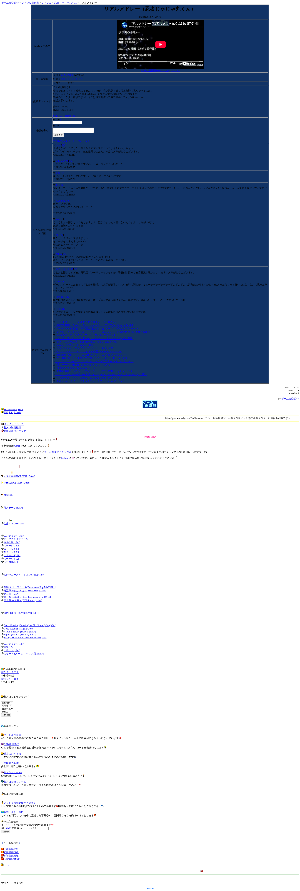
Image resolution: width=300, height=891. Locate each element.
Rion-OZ (60, 297)
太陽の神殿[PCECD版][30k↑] (19, 476)
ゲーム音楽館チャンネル (58, 452)
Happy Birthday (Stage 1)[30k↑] (20, 631)
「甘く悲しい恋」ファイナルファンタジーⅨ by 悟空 (84, 348)
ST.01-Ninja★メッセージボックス (71, 141)
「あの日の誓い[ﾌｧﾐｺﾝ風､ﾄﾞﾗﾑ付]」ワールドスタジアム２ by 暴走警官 (93, 338)
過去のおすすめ (12, 753)
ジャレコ (47, 2)
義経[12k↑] (9, 647)
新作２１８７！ (10, 672)
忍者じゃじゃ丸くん (65, 2)
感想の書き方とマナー (16, 430)
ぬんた (59, 219)
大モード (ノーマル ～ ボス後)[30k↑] (24, 653)
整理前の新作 (11, 763)
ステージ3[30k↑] (12, 552)
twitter (17, 445)
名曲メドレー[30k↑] (14, 523)
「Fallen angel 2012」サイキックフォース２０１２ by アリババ (89, 381)
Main (20, 409)
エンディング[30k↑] (14, 535)
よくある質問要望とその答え (20, 803)
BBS (6, 412)
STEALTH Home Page (65, 115)
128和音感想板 (12, 859)
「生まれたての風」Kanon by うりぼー (76, 368)
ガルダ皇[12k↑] (12, 542)
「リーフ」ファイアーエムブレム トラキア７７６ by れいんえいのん (94, 361)
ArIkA (58, 253)
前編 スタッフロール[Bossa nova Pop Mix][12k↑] (29, 587)
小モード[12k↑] (12, 650)
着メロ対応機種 (12, 427)
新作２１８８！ (10, 679)
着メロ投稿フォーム (15, 781)
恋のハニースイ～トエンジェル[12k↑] (24, 574)
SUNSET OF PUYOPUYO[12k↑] (21, 613)
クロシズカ (61, 160)
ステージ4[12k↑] (12, 555)
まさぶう (60, 200)
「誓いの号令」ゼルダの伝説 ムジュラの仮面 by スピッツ (88, 377)
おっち (59, 235)
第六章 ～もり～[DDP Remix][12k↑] (23, 600)
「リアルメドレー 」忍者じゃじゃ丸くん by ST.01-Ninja (85, 322)
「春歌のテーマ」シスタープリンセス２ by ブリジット (85, 335)
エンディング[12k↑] (14, 643)
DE (63, 145)
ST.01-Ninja (67, 74)
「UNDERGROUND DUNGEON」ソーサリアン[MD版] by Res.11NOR (93, 371)
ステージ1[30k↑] (12, 545)
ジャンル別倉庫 (30, 2)
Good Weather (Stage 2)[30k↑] (19, 628)
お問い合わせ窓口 (14, 812)
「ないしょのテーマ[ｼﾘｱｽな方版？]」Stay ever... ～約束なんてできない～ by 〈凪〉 (101, 374)
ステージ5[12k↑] (12, 558)
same (57, 281)
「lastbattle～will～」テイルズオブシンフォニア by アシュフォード (91, 354)
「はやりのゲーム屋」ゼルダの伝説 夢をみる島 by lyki (86, 341)
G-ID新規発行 (11, 744)
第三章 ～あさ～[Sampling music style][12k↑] (27, 597)
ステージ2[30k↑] (12, 549)
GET (57, 309)
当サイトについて (14, 424)
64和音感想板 (11, 855)
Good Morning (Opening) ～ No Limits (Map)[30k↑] (30, 625)
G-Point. (65, 458)
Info (11, 412)
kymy (58, 145)
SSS (57, 173)
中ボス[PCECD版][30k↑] (17, 482)
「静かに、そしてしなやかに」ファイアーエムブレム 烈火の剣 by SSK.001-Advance (102, 332)
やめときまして (64, 269)
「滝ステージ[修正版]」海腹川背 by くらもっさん (82, 364)
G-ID (9, 828)
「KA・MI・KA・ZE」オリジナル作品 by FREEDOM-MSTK (88, 351)
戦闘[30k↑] (9, 495)
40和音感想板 (11, 852)
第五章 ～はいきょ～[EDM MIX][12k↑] (25, 590)
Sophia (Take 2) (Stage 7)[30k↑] (19, 634)
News (14, 409)
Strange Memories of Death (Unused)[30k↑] (25, 637)
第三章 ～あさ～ (13, 593)
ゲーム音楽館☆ (10, 2)
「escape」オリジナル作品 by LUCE (74, 345)
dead (57, 185)
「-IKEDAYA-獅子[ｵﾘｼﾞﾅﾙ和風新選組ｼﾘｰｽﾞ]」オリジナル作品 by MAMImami (97, 328)
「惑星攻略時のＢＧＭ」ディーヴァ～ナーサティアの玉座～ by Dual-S (94, 325)
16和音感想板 (11, 849)
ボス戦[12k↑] (11, 562)
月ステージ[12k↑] (13, 507)
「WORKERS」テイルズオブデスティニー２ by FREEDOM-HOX (91, 358)
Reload (7, 409)
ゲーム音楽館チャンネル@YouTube (160, 70)
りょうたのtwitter (13, 772)
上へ (6, 865)
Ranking (18, 412)
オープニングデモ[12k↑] (17, 539)
